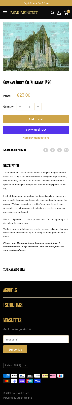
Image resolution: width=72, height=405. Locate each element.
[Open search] (52, 13)
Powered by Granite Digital (17, 397)
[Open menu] (5, 12)
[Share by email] (66, 149)
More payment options (36, 137)
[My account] (59, 13)
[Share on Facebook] (45, 149)
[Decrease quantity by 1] (20, 106)
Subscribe (15, 349)
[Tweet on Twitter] (59, 149)
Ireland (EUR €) (13, 365)
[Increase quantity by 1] (38, 106)
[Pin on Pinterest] (52, 149)
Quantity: (9, 106)
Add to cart (36, 119)
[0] (66, 13)
